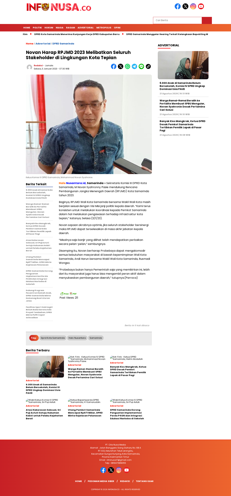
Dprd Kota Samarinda (53, 338)
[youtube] (201, 8)
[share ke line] (142, 68)
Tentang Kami (144, 481)
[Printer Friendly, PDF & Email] (68, 294)
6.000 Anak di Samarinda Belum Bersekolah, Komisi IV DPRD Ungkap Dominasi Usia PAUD (182, 86)
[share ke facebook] (114, 68)
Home (26, 27)
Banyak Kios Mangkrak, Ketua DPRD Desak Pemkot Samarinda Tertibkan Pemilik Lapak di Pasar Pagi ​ (182, 126)
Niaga (59, 27)
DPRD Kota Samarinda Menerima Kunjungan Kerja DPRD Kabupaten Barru (65, 34)
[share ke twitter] (121, 68)
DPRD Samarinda (63, 43)
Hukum (48, 27)
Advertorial (86, 27)
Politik (37, 27)
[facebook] (178, 8)
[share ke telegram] (135, 68)
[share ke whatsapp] (128, 68)
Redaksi (38, 65)
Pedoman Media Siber (101, 481)
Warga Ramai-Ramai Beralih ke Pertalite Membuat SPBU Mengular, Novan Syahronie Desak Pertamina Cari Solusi (182, 105)
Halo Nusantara (77, 338)
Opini (117, 27)
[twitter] (186, 8)
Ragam (70, 27)
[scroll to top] (221, 490)
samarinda (96, 338)
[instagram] (193, 8)
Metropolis (103, 27)
